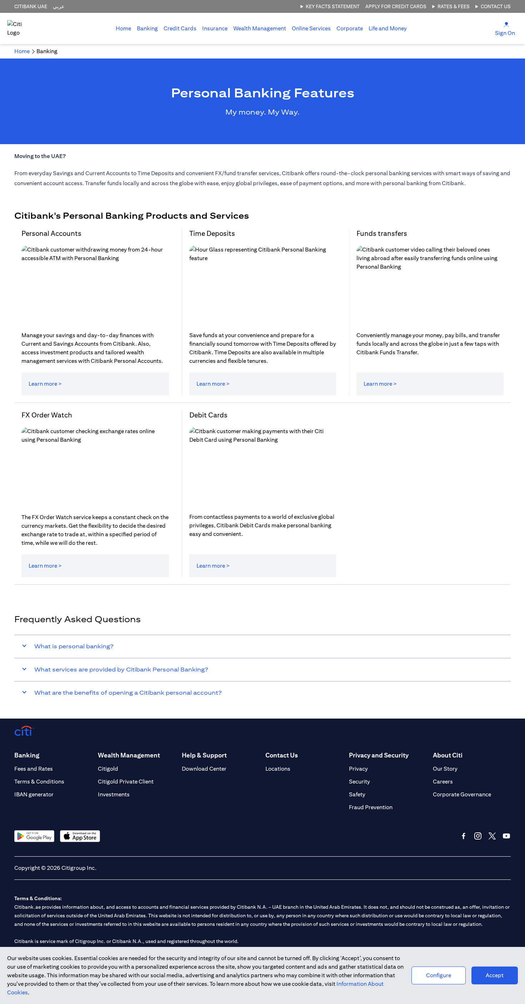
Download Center (204, 768)
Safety (357, 794)
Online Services (311, 28)
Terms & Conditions (39, 781)
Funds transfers (381, 233)
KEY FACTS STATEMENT (333, 6)
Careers (443, 781)
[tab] (147, 28)
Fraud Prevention (370, 807)
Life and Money (388, 28)
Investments (114, 794)
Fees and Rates (33, 768)
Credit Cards (180, 28)
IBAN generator (34, 794)
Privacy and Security (379, 755)
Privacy (358, 768)
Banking (147, 28)
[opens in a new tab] (34, 836)
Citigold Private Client (126, 781)
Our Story (445, 768)
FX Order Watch (46, 415)
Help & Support (204, 755)
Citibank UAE (30, 6)
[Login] (506, 24)
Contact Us (496, 6)
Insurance (215, 28)
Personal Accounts (51, 233)
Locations (277, 768)
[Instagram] (478, 836)
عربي (58, 6)
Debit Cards (208, 415)
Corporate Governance (462, 794)
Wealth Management (259, 28)
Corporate (349, 28)
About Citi (447, 755)
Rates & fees (454, 6)
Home (123, 28)
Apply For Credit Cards (395, 6)
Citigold (108, 768)
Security (359, 781)
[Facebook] (463, 836)
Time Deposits (212, 233)
